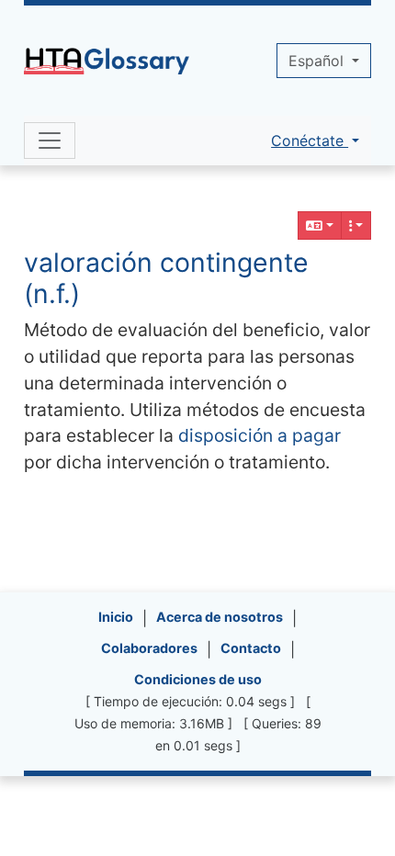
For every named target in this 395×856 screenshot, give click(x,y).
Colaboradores (149, 648)
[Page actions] (356, 225)
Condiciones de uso (198, 679)
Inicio (115, 617)
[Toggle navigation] (49, 140)
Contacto (250, 648)
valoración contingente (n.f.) (166, 278)
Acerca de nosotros (219, 617)
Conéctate (309, 140)
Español (318, 60)
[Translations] (320, 225)
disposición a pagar (259, 435)
